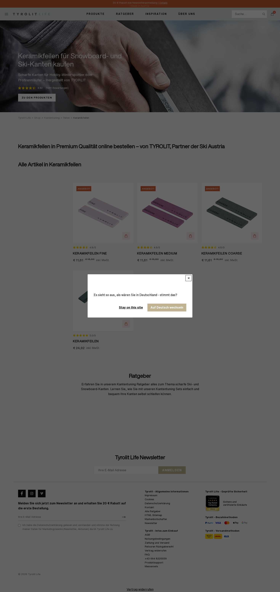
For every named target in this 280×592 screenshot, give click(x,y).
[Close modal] (189, 278)
